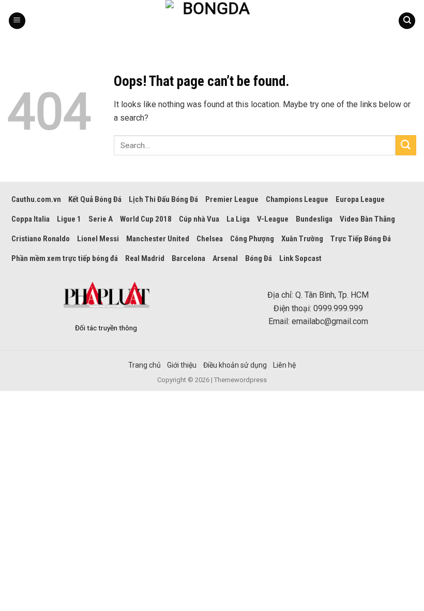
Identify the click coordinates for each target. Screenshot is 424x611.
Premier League (232, 199)
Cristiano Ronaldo (40, 238)
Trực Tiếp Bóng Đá (360, 238)
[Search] (407, 21)
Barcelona (188, 258)
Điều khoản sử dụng (235, 365)
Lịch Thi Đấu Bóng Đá (163, 199)
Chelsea (209, 238)
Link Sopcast (300, 258)
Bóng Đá (258, 258)
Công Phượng (252, 238)
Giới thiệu (181, 365)
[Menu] (17, 21)
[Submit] (406, 145)
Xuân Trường (302, 238)
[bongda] (212, 20)
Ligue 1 (69, 219)
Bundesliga (314, 219)
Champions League (297, 199)
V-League (273, 219)
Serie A (100, 219)
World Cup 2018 (146, 219)
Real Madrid (144, 258)
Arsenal (225, 258)
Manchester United (157, 238)
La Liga (238, 219)
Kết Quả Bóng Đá (95, 199)
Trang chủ (144, 365)
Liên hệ (284, 365)
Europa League (360, 199)
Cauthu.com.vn (36, 199)
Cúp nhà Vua (199, 219)
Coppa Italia (30, 219)
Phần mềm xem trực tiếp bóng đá (64, 258)
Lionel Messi (98, 238)
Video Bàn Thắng (367, 219)
